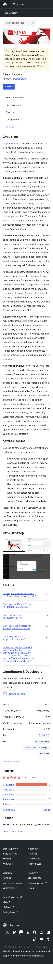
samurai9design (19, 78)
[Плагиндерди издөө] (33, 23)
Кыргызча (14, 925)
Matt (7, 902)
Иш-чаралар (34, 877)
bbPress (8, 907)
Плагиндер (34, 858)
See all (46, 809)
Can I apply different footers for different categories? (18, 605)
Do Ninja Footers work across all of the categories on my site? (19, 595)
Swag (32, 888)
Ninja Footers (10, 143)
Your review (9, 809)
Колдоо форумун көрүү (16, 831)
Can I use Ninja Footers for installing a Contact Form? (17, 627)
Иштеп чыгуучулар (13, 883)
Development (13, 119)
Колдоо (10, 127)
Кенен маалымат (15, 97)
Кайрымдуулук (37, 883)
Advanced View (11, 761)
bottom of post (30, 748)
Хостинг (7, 858)
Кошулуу (33, 873)
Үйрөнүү (7, 873)
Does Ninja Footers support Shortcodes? (14, 638)
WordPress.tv (11, 888)
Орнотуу (10, 112)
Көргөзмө (33, 848)
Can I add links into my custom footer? (13, 616)
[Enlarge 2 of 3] (46, 541)
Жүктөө (9, 86)
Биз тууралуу (10, 848)
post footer (44, 753)
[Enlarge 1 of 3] (21, 541)
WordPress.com (12, 897)
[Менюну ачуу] (48, 4)
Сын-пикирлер (13, 105)
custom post (44, 748)
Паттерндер (34, 863)
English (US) (44, 735)
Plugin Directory (10, 13)
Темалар (32, 853)
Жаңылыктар (10, 853)
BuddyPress (10, 912)
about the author (42, 742)
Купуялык (8, 863)
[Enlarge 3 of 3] (46, 558)
